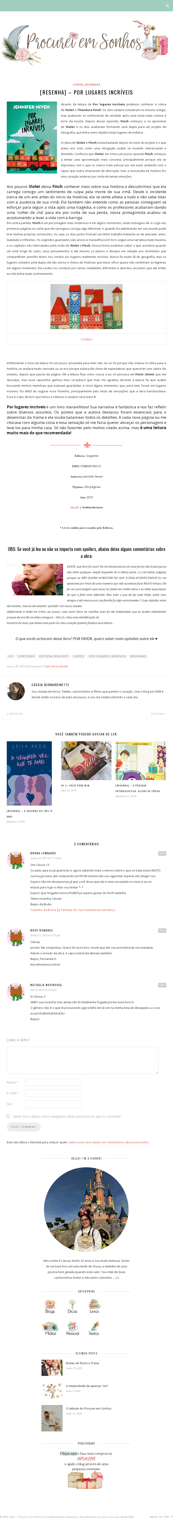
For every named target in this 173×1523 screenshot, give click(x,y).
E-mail (12, 1093)
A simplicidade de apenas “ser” (87, 1386)
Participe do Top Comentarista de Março (88, 910)
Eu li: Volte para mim (75, 785)
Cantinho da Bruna (43, 910)
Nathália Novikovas (46, 985)
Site (9, 1104)
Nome (12, 1082)
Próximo (158, 713)
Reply (162, 853)
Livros (78, 84)
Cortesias (26, 656)
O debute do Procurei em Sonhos (89, 1408)
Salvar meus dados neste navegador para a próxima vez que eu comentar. (67, 1116)
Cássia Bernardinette (55, 666)
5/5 (11, 656)
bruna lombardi (43, 853)
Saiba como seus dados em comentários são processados (108, 1142)
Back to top (160, 1516)
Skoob (74, 507)
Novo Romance (41, 930)
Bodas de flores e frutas (82, 1363)
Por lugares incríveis (107, 656)
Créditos (86, 339)
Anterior (15, 713)
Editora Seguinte (53, 656)
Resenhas (92, 84)
